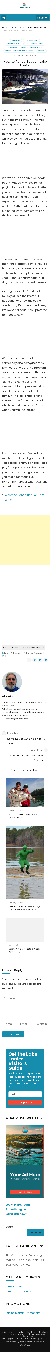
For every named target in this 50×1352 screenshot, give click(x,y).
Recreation (35, 47)
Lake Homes (14, 1286)
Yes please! (25, 1102)
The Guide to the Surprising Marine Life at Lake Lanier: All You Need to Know (25, 1259)
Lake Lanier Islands (18, 1291)
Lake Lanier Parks (14, 44)
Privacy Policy (38, 1334)
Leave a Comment (35, 653)
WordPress (25, 1345)
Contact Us (28, 1336)
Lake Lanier (16, 40)
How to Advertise (18, 1334)
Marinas (13, 47)
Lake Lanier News (31, 40)
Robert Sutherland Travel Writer (19, 51)
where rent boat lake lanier (33, 647)
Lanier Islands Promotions (23, 1313)
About (45, 1332)
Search (10, 1227)
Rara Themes (26, 1341)
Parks (23, 47)
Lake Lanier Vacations (34, 44)
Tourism (41, 51)
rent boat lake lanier (11, 647)
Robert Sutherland (12, 653)
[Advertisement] (25, 540)
